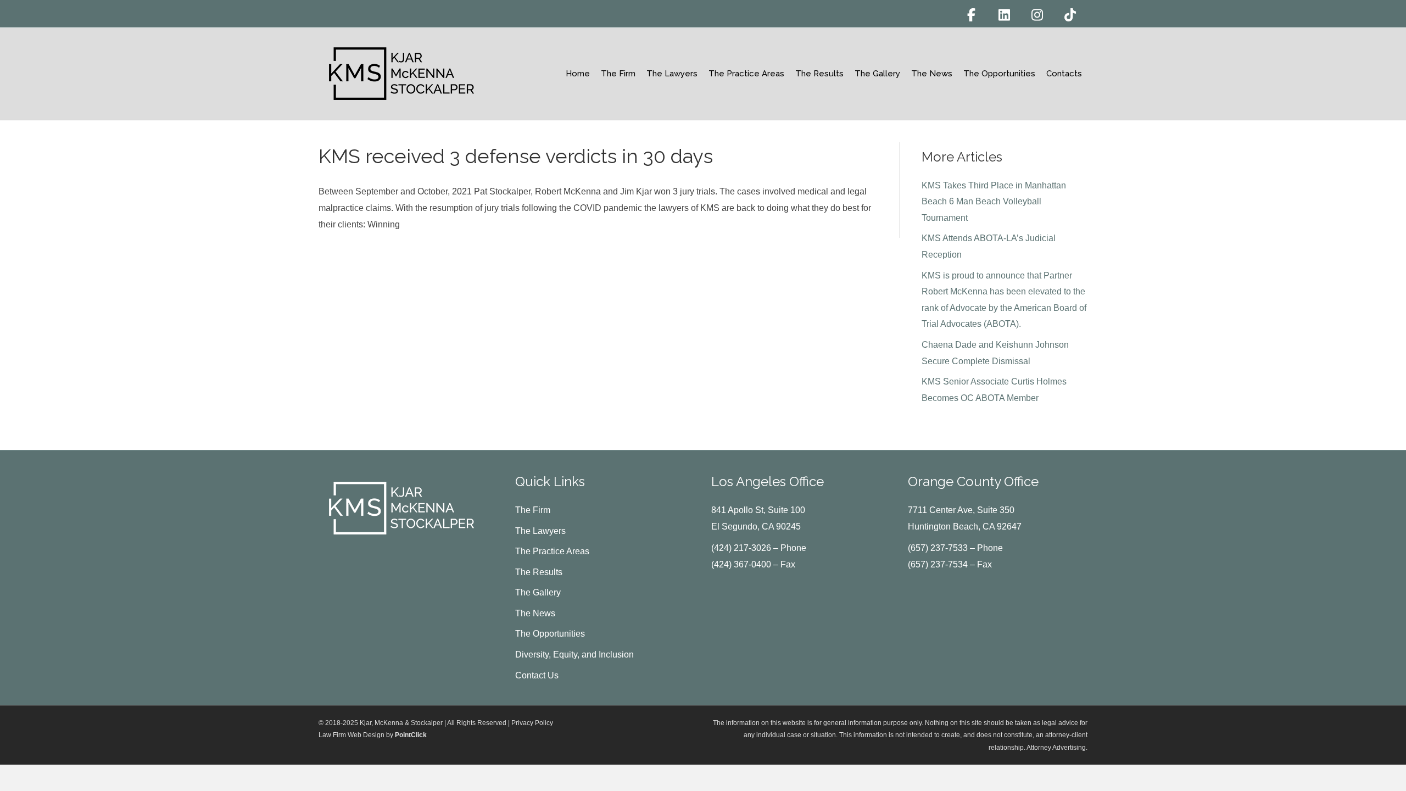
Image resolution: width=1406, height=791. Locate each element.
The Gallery (877, 74)
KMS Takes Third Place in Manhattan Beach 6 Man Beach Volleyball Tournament (994, 201)
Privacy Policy (532, 723)
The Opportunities (999, 74)
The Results (819, 74)
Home (578, 74)
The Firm (618, 74)
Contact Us (537, 675)
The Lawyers (672, 74)
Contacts (1064, 74)
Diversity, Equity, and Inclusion (574, 654)
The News (931, 74)
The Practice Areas (746, 74)
